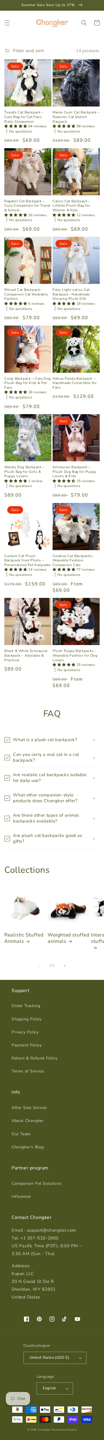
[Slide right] (64, 965)
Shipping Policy (27, 1019)
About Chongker (28, 1120)
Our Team (21, 1134)
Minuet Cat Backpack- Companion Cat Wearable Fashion (26, 294)
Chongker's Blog (28, 1147)
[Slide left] (39, 965)
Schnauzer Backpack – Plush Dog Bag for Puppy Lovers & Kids (74, 471)
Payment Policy (27, 1045)
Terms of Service (28, 1071)
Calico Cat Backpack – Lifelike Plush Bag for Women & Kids (71, 205)
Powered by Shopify (64, 1429)
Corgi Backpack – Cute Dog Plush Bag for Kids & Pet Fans (27, 383)
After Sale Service (29, 1107)
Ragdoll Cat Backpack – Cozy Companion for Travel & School (27, 205)
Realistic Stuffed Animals (23, 938)
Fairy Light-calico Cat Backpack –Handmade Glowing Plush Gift (71, 294)
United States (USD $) (49, 1357)
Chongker (44, 1429)
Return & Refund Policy (34, 1058)
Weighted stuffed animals (69, 938)
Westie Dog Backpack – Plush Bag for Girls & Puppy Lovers (24, 471)
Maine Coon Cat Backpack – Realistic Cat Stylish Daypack (76, 117)
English (49, 1388)
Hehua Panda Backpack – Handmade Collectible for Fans (74, 383)
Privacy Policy (25, 1032)
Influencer (21, 1196)
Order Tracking (26, 1006)
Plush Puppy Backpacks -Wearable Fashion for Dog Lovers (75, 655)
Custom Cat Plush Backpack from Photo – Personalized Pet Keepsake (27, 560)
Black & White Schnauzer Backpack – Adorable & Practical (26, 655)
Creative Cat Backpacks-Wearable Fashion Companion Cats (73, 560)
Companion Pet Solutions (37, 1183)
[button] (7, 22)
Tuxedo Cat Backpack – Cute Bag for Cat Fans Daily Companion (24, 117)
